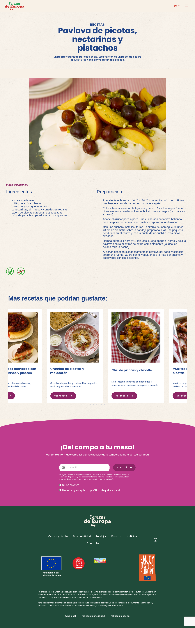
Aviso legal (70, 615)
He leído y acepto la (91, 490)
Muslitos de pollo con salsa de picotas (157, 371)
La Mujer (101, 536)
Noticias (132, 536)
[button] (177, 5)
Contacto (93, 543)
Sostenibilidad (82, 536)
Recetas (116, 536)
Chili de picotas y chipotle (93, 370)
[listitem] (97, 595)
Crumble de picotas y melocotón (29, 371)
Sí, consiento (71, 485)
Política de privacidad (93, 615)
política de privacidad (105, 490)
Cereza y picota (58, 536)
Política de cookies (121, 615)
